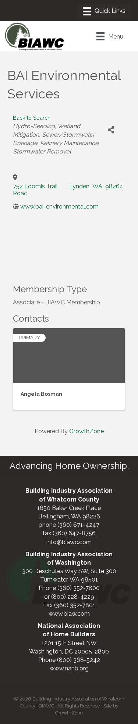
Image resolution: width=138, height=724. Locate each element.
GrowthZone (86, 431)
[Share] (111, 130)
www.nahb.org (69, 668)
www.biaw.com (69, 613)
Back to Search (31, 118)
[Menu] (104, 11)
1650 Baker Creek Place (69, 507)
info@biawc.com (69, 542)
